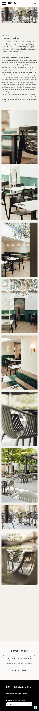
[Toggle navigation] (34, 3)
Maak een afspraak (19, 670)
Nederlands (10, 693)
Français (18, 693)
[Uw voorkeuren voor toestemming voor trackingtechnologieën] (35, 707)
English (24, 693)
